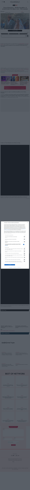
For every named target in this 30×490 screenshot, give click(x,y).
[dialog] (15, 245)
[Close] (27, 222)
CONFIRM (9, 264)
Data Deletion (10, 267)
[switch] (24, 236)
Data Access (15, 267)
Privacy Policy (19, 267)
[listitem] (15, 235)
